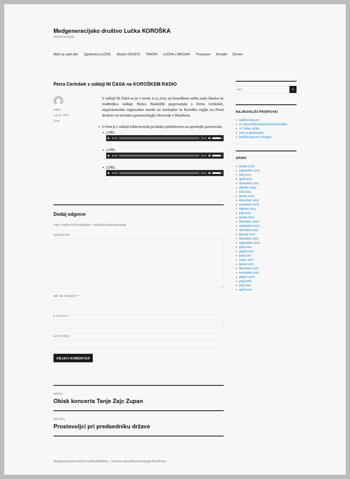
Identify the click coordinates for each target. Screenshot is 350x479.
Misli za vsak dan (65, 54)
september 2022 (249, 226)
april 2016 (245, 289)
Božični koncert (249, 120)
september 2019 (249, 243)
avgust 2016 (246, 277)
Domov (238, 54)
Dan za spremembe (251, 133)
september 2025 (249, 170)
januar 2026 (247, 166)
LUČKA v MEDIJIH (176, 54)
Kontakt (221, 54)
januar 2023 (246, 217)
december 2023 (249, 200)
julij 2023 (245, 213)
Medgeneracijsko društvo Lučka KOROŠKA (112, 30)
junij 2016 (245, 281)
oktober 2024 (247, 187)
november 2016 (249, 272)
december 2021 (248, 230)
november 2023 (249, 204)
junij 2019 (245, 247)
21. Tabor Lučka (249, 128)
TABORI (151, 54)
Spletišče (61, 336)
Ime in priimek (66, 296)
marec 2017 (246, 260)
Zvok (56, 121)
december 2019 (249, 238)
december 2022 (249, 221)
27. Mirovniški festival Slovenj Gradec (263, 124)
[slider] (218, 137)
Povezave (203, 54)
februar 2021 (247, 234)
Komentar (61, 235)
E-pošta (61, 316)
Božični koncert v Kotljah (255, 137)
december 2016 (249, 268)
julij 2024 (245, 192)
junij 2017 (245, 255)
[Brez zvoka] (209, 138)
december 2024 (249, 183)
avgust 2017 (246, 251)
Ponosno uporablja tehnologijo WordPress (138, 461)
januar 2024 (246, 196)
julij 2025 (245, 174)
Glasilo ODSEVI (128, 54)
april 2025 (245, 179)
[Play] (108, 138)
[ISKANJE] (293, 89)
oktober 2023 (247, 209)
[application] (165, 138)
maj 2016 (245, 285)
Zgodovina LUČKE (97, 54)
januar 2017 (246, 264)
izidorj (56, 109)
